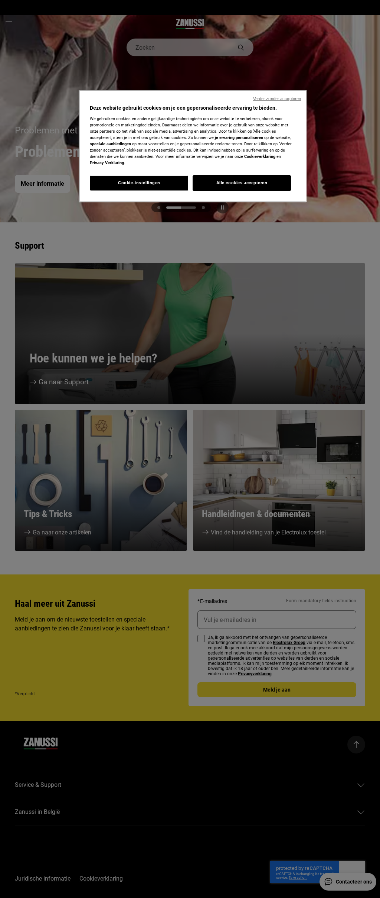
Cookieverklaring (259, 156)
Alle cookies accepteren (242, 182)
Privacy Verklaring (107, 162)
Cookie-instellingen (139, 182)
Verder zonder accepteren (277, 98)
